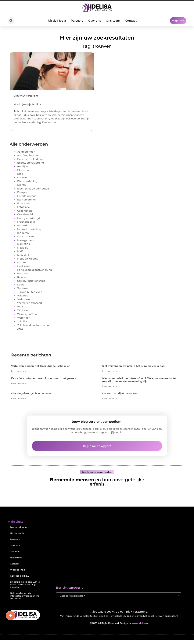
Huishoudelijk (26, 221)
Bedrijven (23, 166)
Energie (22, 192)
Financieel (23, 203)
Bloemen (23, 169)
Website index (18, 569)
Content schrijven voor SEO (120, 393)
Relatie (21, 277)
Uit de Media (57, 20)
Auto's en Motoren (28, 155)
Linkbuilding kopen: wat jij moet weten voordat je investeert (25, 584)
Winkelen (23, 310)
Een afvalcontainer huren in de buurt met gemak (43, 378)
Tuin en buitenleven (29, 291)
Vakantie (22, 295)
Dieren (21, 184)
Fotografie (23, 206)
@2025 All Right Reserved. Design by (119, 623)
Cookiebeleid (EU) (20, 575)
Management (25, 240)
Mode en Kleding (27, 258)
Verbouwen (24, 299)
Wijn (20, 306)
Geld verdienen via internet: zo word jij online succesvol (24, 596)
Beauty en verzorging (26, 95)
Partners (77, 20)
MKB (20, 251)
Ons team (113, 20)
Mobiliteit (23, 254)
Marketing (23, 243)
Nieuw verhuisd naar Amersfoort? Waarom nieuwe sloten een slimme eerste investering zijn (139, 380)
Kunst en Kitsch (26, 236)
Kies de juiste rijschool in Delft (31, 393)
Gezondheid (25, 210)
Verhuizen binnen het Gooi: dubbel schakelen (40, 365)
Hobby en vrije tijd (28, 218)
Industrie (22, 225)
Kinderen (23, 232)
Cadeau (22, 177)
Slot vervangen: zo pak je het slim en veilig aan (133, 365)
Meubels (22, 247)
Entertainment (26, 195)
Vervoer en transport (29, 302)
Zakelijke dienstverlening (33, 325)
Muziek (21, 262)
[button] (11, 20)
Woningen (23, 317)
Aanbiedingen (26, 151)
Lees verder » (18, 371)
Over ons (94, 20)
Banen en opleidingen (31, 159)
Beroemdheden (19, 527)
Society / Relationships (31, 280)
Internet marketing (29, 229)
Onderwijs (23, 265)
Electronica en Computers (33, 188)
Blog (20, 173)
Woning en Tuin (27, 314)
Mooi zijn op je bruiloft (27, 104)
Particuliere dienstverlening (34, 269)
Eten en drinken (27, 199)
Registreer (16, 557)
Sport (20, 284)
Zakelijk (22, 321)
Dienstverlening (27, 181)
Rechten (22, 273)
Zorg (20, 328)
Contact (131, 20)
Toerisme (22, 288)
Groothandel (25, 214)
